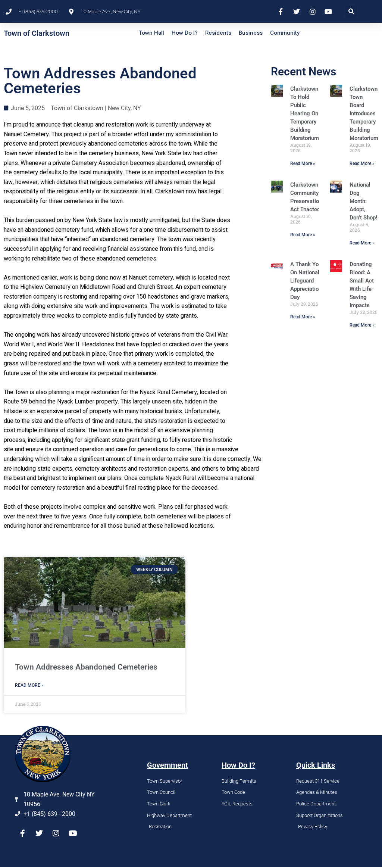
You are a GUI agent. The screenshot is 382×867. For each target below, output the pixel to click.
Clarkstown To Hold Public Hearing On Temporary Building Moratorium (304, 113)
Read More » (302, 163)
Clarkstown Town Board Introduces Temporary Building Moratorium (364, 113)
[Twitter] (39, 833)
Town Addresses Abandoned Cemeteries (86, 666)
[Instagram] (55, 833)
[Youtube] (72, 833)
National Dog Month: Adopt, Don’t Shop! (363, 201)
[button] (351, 11)
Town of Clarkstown (36, 33)
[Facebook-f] (22, 833)
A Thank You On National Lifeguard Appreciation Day (306, 280)
